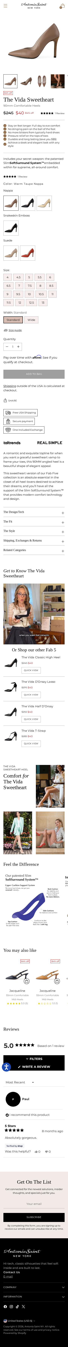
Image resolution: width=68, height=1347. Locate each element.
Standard (13, 320)
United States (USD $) (20, 1321)
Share (12, 400)
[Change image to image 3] (42, 81)
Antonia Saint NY (34, 1326)
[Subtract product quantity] (18, 347)
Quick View (31, 670)
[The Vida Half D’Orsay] (11, 713)
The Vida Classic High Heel (41, 657)
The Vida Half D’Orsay (37, 706)
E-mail (8, 1276)
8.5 (51, 285)
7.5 (30, 285)
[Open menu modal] (5, 6)
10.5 (41, 294)
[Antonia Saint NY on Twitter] (24, 1307)
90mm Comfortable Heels (21, 105)
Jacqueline (17, 991)
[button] (53, 113)
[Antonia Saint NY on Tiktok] (17, 1307)
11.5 (9, 302)
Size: (6, 270)
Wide (31, 320)
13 (43, 302)
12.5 (31, 302)
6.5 (8, 285)
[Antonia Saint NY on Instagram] (11, 1307)
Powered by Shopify (14, 1333)
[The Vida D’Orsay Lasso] (11, 689)
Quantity (9, 339)
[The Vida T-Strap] (11, 738)
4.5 (18, 277)
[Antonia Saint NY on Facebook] (5, 1307)
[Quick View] (26, 981)
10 (29, 294)
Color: (23, 184)
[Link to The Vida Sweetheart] (27, 203)
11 (52, 294)
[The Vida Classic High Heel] (11, 664)
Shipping (9, 386)
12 (20, 302)
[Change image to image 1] (10, 81)
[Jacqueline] (17, 972)
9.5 (18, 294)
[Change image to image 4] (58, 81)
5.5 (39, 277)
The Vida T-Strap (34, 730)
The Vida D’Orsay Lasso (38, 681)
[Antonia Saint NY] (34, 5)
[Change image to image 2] (26, 81)
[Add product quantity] (7, 347)
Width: (15, 312)
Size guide (15, 330)
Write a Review (43, 1068)
